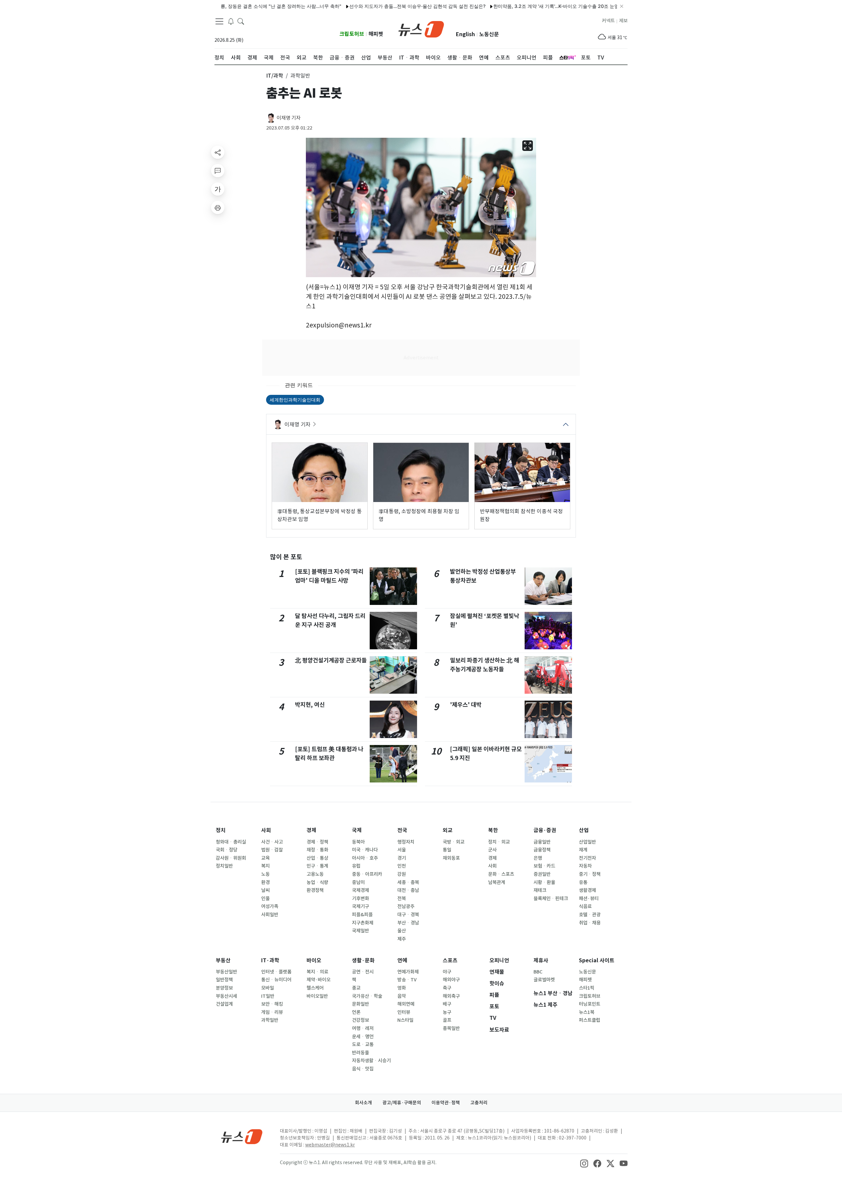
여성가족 (269, 906)
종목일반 (451, 1028)
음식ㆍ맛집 (363, 1069)
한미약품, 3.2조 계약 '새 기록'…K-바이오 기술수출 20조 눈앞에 (530, 6)
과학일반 (269, 1020)
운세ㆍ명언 (363, 1037)
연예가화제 (408, 972)
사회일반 (269, 915)
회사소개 (363, 1103)
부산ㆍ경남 (408, 923)
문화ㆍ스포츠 (501, 874)
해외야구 (451, 980)
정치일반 (224, 866)
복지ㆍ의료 (317, 972)
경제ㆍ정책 (317, 842)
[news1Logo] (241, 1136)
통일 (447, 850)
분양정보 (224, 988)
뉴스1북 (586, 1012)
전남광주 (405, 906)
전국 (402, 830)
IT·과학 (270, 960)
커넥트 (608, 21)
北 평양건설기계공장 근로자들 (331, 660)
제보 (623, 21)
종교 (356, 988)
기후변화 (360, 898)
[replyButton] (217, 170)
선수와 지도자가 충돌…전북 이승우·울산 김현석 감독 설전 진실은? (389, 6)
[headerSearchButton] (240, 21)
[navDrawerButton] (219, 21)
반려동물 (360, 1053)
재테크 (539, 890)
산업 (584, 830)
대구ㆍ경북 (408, 915)
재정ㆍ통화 (317, 850)
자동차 (585, 866)
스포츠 (450, 960)
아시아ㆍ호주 (365, 858)
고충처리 (478, 1103)
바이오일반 (317, 996)
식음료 (585, 906)
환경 (265, 882)
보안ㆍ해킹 (272, 1004)
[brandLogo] (421, 29)
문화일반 (360, 1004)
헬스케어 (315, 988)
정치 (221, 830)
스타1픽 (586, 988)
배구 (447, 1004)
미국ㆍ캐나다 (365, 850)
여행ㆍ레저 (363, 1028)
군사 (492, 850)
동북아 (358, 842)
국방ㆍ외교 (453, 842)
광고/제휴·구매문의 (402, 1103)
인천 (401, 866)
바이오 (314, 960)
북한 (493, 830)
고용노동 (315, 874)
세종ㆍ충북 (408, 882)
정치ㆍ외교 (499, 842)
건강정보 (360, 1020)
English (465, 34)
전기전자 (587, 858)
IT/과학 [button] (274, 75)
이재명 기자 (289, 118)
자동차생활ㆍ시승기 (371, 1061)
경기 (401, 858)
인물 (265, 898)
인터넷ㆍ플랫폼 (276, 972)
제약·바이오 (319, 980)
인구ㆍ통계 (317, 866)
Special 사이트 (596, 960)
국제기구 (360, 906)
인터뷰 (403, 1012)
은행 (537, 858)
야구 (447, 972)
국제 (357, 830)
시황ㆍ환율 (544, 882)
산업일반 (587, 842)
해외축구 (451, 996)
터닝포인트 (589, 1004)
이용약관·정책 (446, 1103)
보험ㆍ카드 (544, 866)
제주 (401, 939)
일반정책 (224, 980)
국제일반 (360, 931)
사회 (266, 830)
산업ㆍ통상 (317, 858)
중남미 (358, 882)
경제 (311, 830)
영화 (401, 988)
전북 (401, 898)
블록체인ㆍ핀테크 (550, 898)
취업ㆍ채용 (590, 923)
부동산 (223, 960)
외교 (448, 830)
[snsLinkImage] (584, 1163)
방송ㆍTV (407, 980)
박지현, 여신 (310, 704)
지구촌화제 (362, 923)
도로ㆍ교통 (363, 1044)
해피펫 (375, 34)
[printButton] (217, 207)
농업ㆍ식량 (317, 882)
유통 (583, 882)
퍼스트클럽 (589, 1020)
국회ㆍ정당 (226, 850)
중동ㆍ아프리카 (367, 874)
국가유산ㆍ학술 (367, 996)
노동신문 (489, 34)
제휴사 (540, 960)
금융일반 (542, 842)
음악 (401, 996)
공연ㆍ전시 (363, 972)
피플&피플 (362, 915)
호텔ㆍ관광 (590, 915)
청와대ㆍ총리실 (231, 842)
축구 (447, 988)
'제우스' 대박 (466, 704)
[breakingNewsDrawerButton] (231, 21)
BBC (537, 972)
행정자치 (405, 842)
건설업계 (224, 1004)
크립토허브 (351, 34)
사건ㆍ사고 (272, 842)
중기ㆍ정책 (590, 874)
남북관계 (496, 882)
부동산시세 (226, 996)
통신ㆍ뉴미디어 (276, 980)
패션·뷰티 (589, 898)
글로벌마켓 (544, 980)
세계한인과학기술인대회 (295, 399)
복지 (265, 866)
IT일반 (267, 996)
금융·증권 (544, 830)
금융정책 (542, 850)
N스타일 (405, 1020)
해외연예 (405, 1004)
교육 (265, 858)
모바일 (267, 988)
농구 (447, 1012)
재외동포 (451, 858)
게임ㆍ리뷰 (272, 1012)
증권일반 (542, 874)
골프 (447, 1020)
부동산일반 (226, 972)
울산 (401, 931)
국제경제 (360, 890)
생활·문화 (363, 960)
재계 (583, 850)
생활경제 (587, 890)
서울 (401, 850)
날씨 (265, 890)
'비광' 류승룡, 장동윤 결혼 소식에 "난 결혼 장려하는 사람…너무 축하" (242, 6)
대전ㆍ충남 (408, 890)
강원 (401, 874)
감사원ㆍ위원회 (231, 858)
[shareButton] (217, 152)
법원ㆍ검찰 (272, 850)
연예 (402, 960)
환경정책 (315, 890)
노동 (265, 874)
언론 (356, 1012)
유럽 (356, 866)
